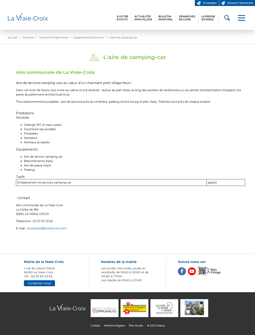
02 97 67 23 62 (41, 276)
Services (28, 37)
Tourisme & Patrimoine (53, 37)
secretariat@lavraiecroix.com (47, 228)
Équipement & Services (88, 37)
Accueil (13, 37)
